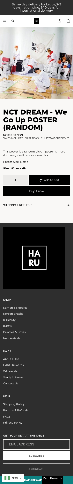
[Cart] (68, 21)
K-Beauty (9, 320)
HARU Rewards (13, 365)
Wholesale (10, 371)
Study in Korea (13, 377)
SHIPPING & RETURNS (17, 205)
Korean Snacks (13, 313)
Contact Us (10, 383)
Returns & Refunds (15, 410)
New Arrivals (11, 338)
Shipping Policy (14, 404)
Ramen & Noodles (15, 307)
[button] (36, 480)
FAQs (7, 416)
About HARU (11, 359)
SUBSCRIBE (36, 455)
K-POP (7, 326)
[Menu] (4, 20)
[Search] (13, 21)
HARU (41, 469)
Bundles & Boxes (14, 332)
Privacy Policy (12, 422)
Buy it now (36, 191)
